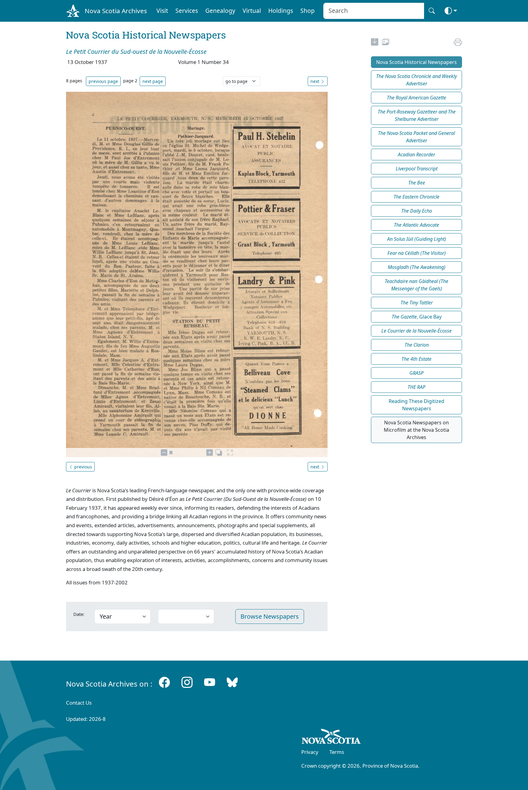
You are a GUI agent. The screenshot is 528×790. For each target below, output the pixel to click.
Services (186, 10)
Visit (162, 10)
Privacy (309, 751)
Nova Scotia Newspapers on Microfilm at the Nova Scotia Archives (416, 430)
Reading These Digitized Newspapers (416, 405)
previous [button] (82, 467)
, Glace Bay (417, 316)
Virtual (252, 10)
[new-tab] (374, 42)
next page (152, 81)
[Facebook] (164, 682)
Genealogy (220, 10)
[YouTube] (209, 682)
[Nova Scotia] (331, 737)
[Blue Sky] (232, 682)
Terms (336, 751)
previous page (103, 81)
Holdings (280, 10)
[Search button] (432, 11)
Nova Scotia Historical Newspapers (416, 62)
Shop (307, 10)
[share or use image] (385, 42)
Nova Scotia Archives (116, 10)
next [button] (315, 81)
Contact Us (79, 702)
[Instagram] (187, 682)
